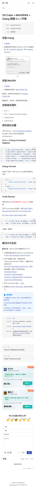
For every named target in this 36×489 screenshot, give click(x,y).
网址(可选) (6, 434)
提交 (29, 452)
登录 (23, 452)
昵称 (6, 427)
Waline (29, 468)
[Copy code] (33, 150)
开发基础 (13, 32)
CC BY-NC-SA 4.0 (19, 333)
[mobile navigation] (33, 3)
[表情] (8, 452)
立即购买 (26, 383)
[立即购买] (18, 377)
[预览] (11, 452)
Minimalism (21, 482)
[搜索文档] (28, 3)
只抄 (14, 318)
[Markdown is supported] (5, 452)
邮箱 (6, 430)
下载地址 (7, 44)
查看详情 (28, 385)
